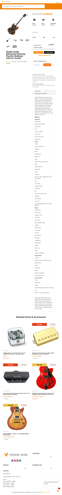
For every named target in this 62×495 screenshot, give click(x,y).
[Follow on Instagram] (15, 460)
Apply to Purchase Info (44, 55)
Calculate (47, 64)
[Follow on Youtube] (17, 460)
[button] (27, 15)
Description (38, 91)
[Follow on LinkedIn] (20, 460)
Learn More (49, 52)
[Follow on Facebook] (12, 460)
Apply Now (38, 52)
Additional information (41, 93)
